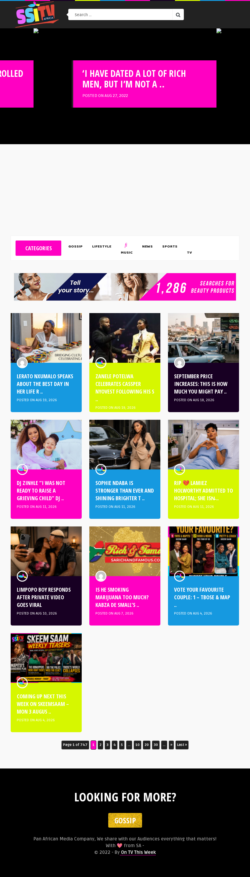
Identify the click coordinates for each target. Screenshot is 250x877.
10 (137, 745)
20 (147, 745)
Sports (169, 247)
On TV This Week (138, 852)
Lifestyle (101, 247)
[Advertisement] (125, 190)
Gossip (75, 247)
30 (156, 745)
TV (189, 253)
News (147, 247)
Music (127, 253)
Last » (182, 745)
